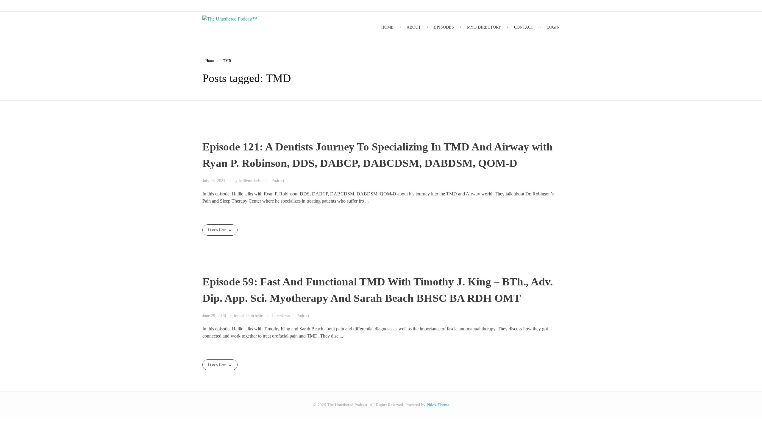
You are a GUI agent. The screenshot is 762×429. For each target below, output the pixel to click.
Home (209, 61)
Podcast (277, 180)
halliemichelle (251, 180)
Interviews (281, 315)
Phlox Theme (438, 405)
